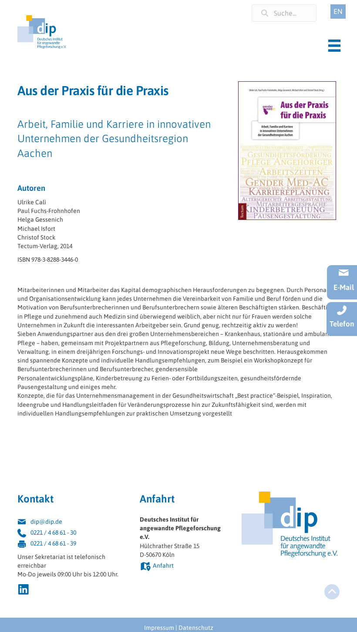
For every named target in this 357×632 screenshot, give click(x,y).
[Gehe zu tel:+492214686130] (69, 533)
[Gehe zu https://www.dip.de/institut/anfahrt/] (182, 566)
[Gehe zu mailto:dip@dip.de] (69, 522)
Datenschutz (195, 627)
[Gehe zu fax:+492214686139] (69, 544)
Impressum (159, 627)
